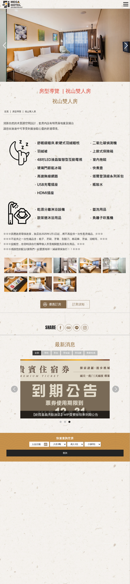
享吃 (46, 353)
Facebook (60, 327)
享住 (56, 353)
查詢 (65, 453)
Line (76, 327)
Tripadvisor (68, 327)
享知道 (66, 353)
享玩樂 (78, 353)
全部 (37, 353)
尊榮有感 (90, 353)
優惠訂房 (55, 304)
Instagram (84, 327)
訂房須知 (78, 304)
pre (4, 45)
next (126, 45)
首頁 (6, 111)
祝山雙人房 (30, 111)
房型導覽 (16, 111)
